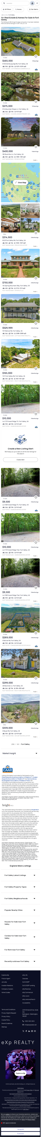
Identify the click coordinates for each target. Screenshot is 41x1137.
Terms (23, 1119)
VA (18, 744)
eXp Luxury (25, 996)
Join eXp (4, 982)
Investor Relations (7, 985)
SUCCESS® (25, 982)
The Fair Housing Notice (24, 1105)
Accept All (21, 1129)
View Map (22, 182)
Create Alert (20, 460)
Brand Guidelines (7, 1023)
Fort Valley (25, 744)
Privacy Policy (6, 1016)
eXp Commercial (27, 992)
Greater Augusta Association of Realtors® (20, 778)
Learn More (26, 1109)
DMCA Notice (20, 1088)
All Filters (8, 9)
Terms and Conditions (8, 1009)
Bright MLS (35, 810)
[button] (20, 753)
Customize (20, 1133)
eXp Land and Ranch (28, 999)
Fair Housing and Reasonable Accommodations (21, 1094)
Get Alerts (34, 9)
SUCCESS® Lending (28, 985)
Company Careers (7, 989)
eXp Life (24, 975)
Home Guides (6, 992)
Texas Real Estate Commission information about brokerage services (21, 1100)
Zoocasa (25, 978)
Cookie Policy (6, 1020)
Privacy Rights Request (9, 1013)
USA (12, 744)
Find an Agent (6, 978)
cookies (7, 1114)
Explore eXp (5, 975)
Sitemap (4, 1027)
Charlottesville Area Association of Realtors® (17, 777)
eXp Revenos (26, 989)
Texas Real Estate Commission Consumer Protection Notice (20, 1102)
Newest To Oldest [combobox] (19, 9)
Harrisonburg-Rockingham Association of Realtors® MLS (19, 779)
